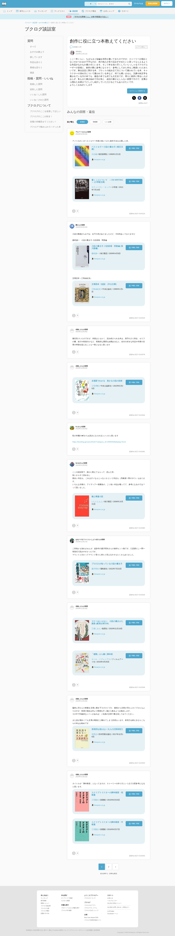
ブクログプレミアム (90, 908)
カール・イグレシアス (101, 659)
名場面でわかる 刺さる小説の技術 (107, 381)
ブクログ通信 (45, 911)
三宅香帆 (95, 386)
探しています (36, 57)
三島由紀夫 (96, 289)
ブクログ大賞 (45, 908)
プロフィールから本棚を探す (70, 908)
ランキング (44, 898)
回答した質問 (36, 89)
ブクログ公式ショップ (91, 910)
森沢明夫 (95, 569)
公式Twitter (110, 911)
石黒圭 (94, 734)
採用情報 (97, 930)
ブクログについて (90, 898)
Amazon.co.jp (99, 159)
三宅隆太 (95, 800)
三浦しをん (96, 629)
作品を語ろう (36, 62)
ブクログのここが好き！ (41, 116)
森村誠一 (95, 253)
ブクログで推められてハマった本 (45, 127)
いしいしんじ (97, 501)
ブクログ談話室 (46, 906)
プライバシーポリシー (77, 930)
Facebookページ (112, 913)
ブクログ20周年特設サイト (92, 920)
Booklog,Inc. (132, 932)
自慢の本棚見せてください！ (43, 122)
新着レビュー (45, 903)
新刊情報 (43, 900)
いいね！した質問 (38, 94)
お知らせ (110, 898)
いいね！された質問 (39, 100)
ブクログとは (138, 3)
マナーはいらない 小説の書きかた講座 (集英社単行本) (107, 622)
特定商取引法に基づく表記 (42, 930)
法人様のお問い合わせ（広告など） (118, 907)
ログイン (167, 3)
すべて (33, 47)
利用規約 (29, 930)
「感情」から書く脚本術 (102, 654)
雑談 (32, 73)
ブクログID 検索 (66, 910)
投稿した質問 (36, 84)
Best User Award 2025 (91, 917)
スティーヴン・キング (101, 187)
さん (79, 51)
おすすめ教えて (37, 52)
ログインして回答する (137, 91)
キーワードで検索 (67, 898)
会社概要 (89, 930)
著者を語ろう (36, 67)
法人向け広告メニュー (114, 903)
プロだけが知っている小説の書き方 (107, 564)
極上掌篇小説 (97, 496)
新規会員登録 (152, 3)
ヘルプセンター (112, 900)
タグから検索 (65, 900)
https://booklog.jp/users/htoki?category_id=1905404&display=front (99, 442)
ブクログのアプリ (90, 905)
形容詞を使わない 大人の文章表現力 (107, 729)
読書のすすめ (45, 913)
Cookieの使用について (61, 930)
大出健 (94, 154)
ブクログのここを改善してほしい (45, 111)
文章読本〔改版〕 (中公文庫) (104, 284)
